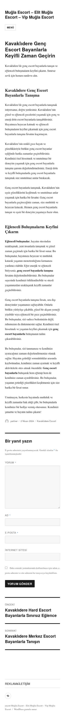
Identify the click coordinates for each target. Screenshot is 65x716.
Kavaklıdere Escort (46, 421)
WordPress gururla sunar (25, 709)
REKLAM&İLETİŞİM (17, 684)
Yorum (10, 462)
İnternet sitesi (16, 550)
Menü (10, 27)
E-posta (11, 532)
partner (14, 421)
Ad (8, 515)
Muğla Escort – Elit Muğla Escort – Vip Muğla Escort (29, 14)
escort (8, 705)
